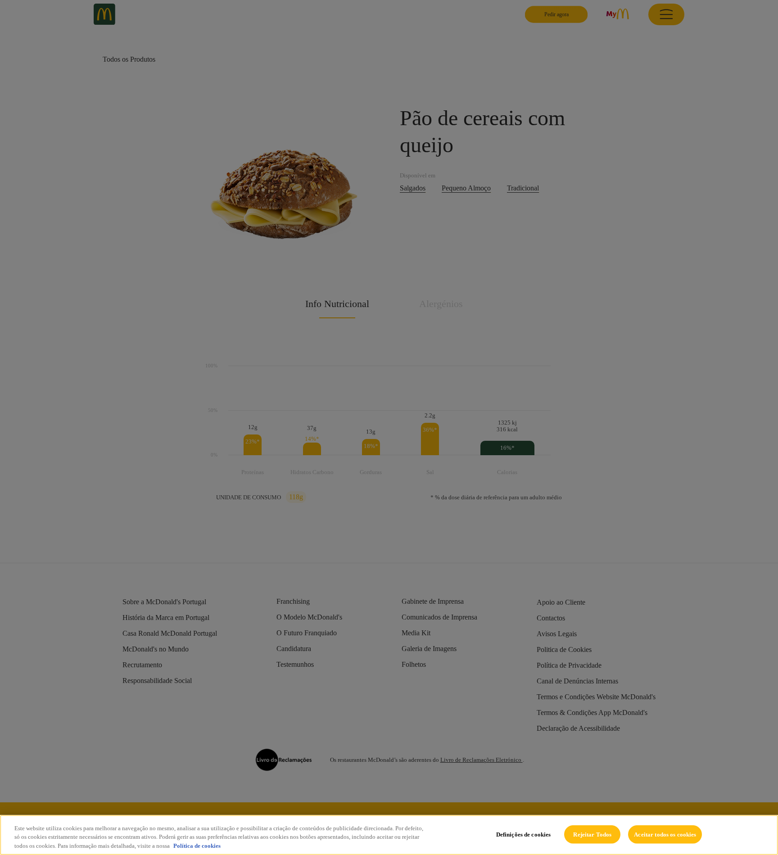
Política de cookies (197, 845)
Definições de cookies (523, 834)
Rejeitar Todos (592, 834)
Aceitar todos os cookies (665, 834)
